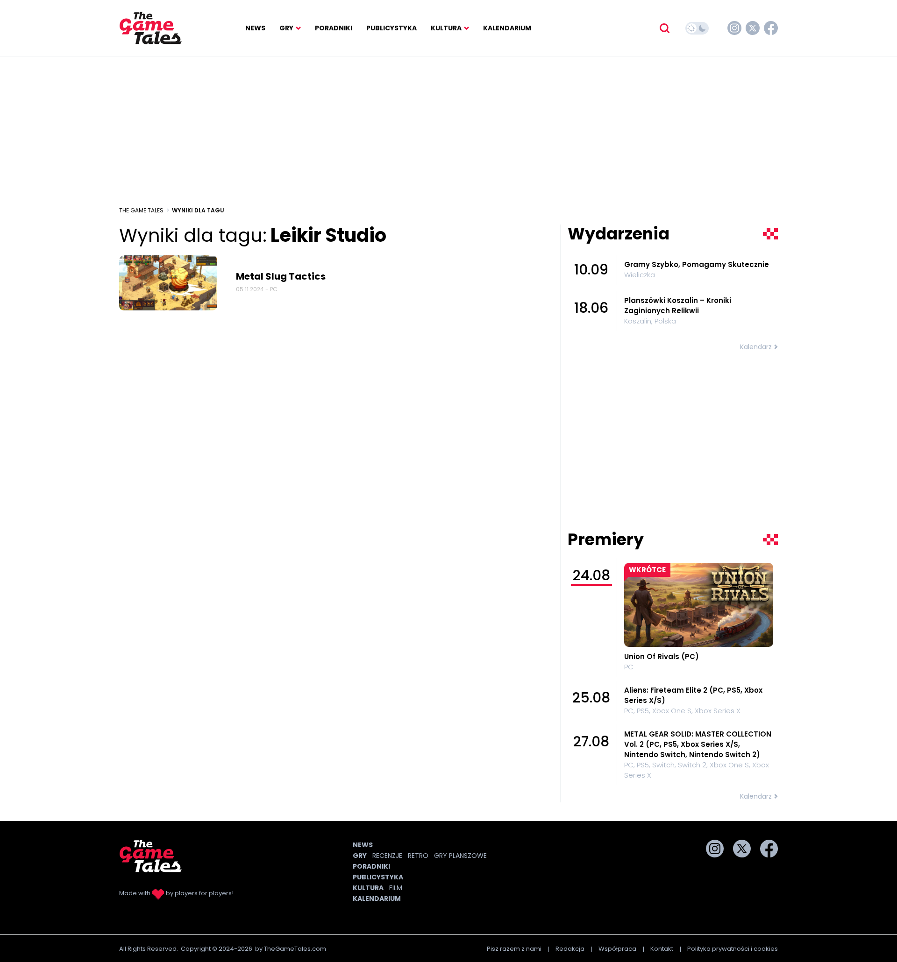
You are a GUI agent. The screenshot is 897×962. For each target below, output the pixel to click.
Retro (418, 855)
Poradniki (333, 28)
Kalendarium (507, 28)
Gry (286, 28)
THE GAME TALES (141, 210)
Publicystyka (391, 28)
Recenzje (387, 855)
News (255, 28)
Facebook (771, 28)
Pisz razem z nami (514, 948)
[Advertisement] (448, 131)
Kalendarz (756, 346)
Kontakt (661, 948)
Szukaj (664, 28)
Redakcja (569, 948)
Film (395, 887)
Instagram (734, 28)
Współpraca (617, 948)
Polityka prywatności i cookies (732, 948)
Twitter (753, 28)
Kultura (446, 28)
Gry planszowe (460, 855)
